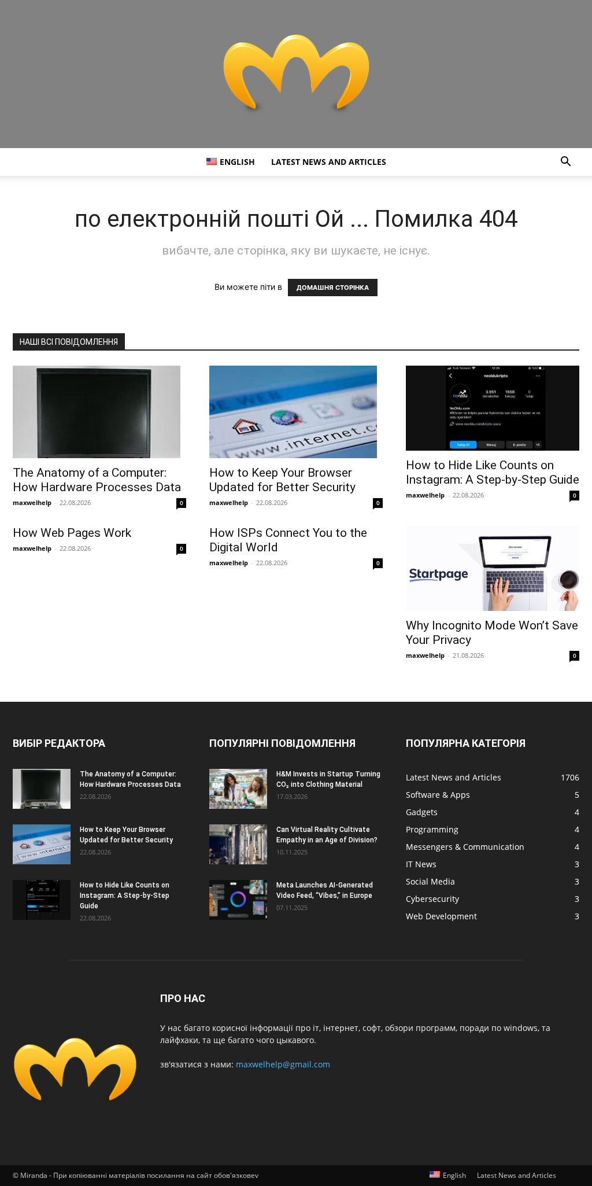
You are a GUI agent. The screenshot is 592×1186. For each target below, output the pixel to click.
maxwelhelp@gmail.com (283, 1064)
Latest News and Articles (328, 161)
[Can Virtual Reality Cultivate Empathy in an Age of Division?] (238, 844)
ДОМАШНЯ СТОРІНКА (333, 287)
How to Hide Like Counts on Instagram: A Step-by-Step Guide (492, 472)
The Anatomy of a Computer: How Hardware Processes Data (97, 480)
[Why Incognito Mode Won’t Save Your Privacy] (492, 568)
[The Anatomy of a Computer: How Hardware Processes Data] (99, 412)
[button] (565, 162)
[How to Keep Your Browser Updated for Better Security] (296, 412)
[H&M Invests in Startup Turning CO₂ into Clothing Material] (238, 789)
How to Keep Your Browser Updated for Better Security (282, 480)
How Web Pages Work (72, 533)
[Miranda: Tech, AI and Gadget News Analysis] (296, 74)
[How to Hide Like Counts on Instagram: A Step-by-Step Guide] (492, 408)
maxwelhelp (32, 502)
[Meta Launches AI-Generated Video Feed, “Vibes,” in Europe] (238, 900)
